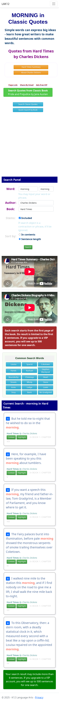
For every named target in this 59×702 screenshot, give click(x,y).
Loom (45, 387)
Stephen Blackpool (45, 370)
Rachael (29, 370)
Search (28, 247)
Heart (45, 377)
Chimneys (29, 377)
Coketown (45, 364)
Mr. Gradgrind (45, 392)
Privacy (39, 697)
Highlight (22, 437)
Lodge (29, 387)
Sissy (13, 392)
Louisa (13, 364)
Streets (13, 382)
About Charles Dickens (31, 72)
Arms (13, 387)
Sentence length (31, 239)
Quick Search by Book (28, 110)
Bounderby (13, 377)
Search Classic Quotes (28, 104)
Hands (13, 370)
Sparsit (29, 364)
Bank (29, 392)
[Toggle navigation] (53, 3)
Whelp (29, 382)
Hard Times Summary (31, 67)
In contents (28, 234)
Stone (45, 382)
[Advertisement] (29, 146)
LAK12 (5, 4)
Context (11, 437)
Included (26, 218)
